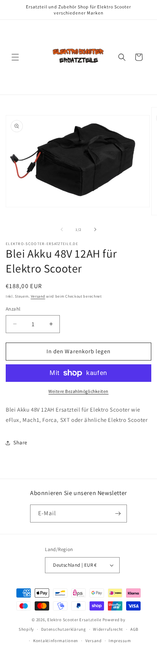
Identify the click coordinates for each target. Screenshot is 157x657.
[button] (15, 57)
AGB (134, 629)
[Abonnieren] (118, 513)
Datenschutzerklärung (63, 629)
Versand (38, 296)
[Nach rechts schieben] (95, 229)
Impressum (120, 640)
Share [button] (20, 442)
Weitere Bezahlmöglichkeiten (78, 391)
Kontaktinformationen (55, 640)
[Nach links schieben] (61, 229)
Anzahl (13, 309)
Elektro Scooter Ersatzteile (74, 619)
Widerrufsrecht (108, 629)
